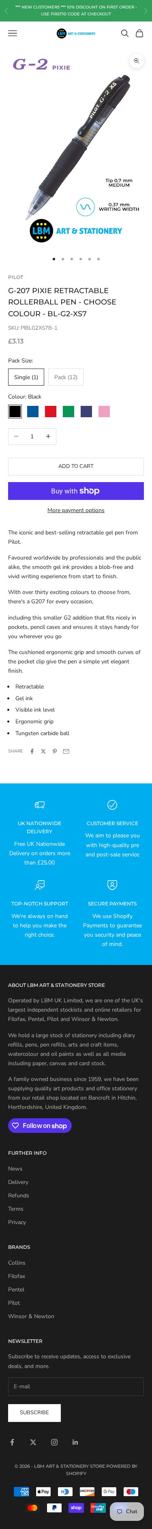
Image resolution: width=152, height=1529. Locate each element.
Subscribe (34, 1412)
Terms (16, 1209)
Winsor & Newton (31, 1316)
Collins (17, 1263)
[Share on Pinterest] (54, 751)
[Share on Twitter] (43, 751)
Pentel (16, 1289)
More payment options (76, 510)
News (15, 1169)
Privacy (17, 1222)
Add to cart (76, 466)
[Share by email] (66, 751)
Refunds (18, 1195)
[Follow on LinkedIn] (75, 1442)
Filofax (16, 1276)
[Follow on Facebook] (12, 1442)
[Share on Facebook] (32, 751)
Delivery (18, 1182)
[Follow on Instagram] (54, 1442)
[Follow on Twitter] (33, 1442)
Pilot (15, 277)
